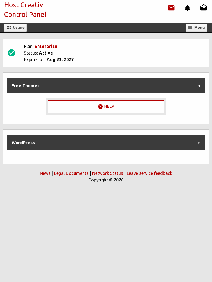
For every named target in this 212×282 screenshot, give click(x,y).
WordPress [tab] (23, 142)
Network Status (107, 173)
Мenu (199, 27)
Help (108, 106)
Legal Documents (71, 173)
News (45, 173)
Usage (18, 27)
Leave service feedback (149, 173)
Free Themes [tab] (25, 85)
